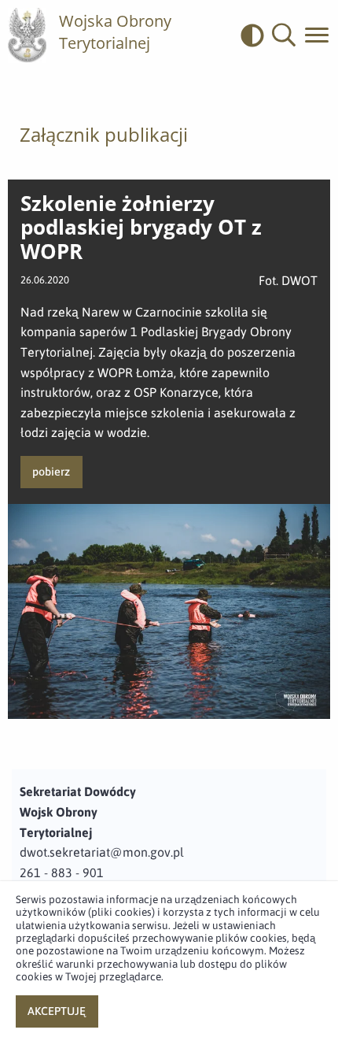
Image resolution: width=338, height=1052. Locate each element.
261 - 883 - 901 (62, 872)
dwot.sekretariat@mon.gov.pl (102, 852)
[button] (284, 35)
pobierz (51, 471)
